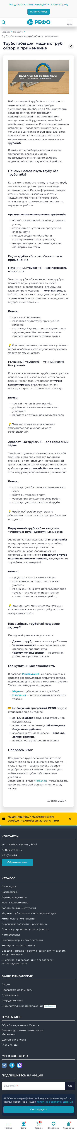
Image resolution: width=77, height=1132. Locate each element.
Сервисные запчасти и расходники (25, 924)
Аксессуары (9, 886)
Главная (6, 31)
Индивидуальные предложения (28, 1005)
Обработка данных (14, 1025)
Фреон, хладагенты (14, 897)
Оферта (34, 1025)
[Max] (19, 1065)
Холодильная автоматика (18, 945)
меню (69, 24)
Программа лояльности (17, 989)
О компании (10, 1044)
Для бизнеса (10, 995)
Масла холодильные (15, 902)
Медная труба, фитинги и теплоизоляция (29, 913)
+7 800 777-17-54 (12, 849)
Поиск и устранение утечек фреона (25, 929)
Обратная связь (17, 862)
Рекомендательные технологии (23, 1030)
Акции (6, 984)
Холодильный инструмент (19, 908)
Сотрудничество (12, 1000)
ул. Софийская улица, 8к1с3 (19, 844)
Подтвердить (38, 1109)
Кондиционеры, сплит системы (22, 940)
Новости (18, 31)
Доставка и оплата (14, 1039)
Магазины (8, 1034)
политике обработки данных (55, 1101)
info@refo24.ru (11, 855)
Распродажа (10, 891)
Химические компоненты (18, 918)
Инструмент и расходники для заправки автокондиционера (28, 961)
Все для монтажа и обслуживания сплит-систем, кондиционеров (34, 952)
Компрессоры (11, 934)
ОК (70, 1085)
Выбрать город (38, 11)
